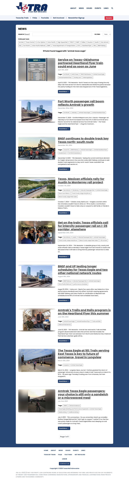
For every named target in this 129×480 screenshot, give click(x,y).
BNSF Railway (102, 46)
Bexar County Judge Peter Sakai (68, 196)
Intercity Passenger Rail (87, 190)
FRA (95, 46)
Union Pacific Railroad (38, 46)
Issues (89, 8)
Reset (27, 34)
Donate (109, 18)
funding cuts (77, 77)
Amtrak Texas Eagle (98, 74)
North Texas (75, 74)
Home (46, 450)
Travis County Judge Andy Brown (81, 193)
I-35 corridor (103, 240)
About (73, 8)
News (81, 8)
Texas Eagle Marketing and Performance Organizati (73, 409)
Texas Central (30, 42)
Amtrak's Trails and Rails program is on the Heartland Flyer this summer (84, 311)
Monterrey (76, 190)
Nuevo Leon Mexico (64, 193)
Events (98, 8)
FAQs (35, 18)
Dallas (83, 42)
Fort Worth (26, 46)
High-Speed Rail (62, 42)
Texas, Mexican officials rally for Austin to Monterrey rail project (81, 180)
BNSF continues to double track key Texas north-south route (83, 140)
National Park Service (65, 324)
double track (62, 153)
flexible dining (63, 412)
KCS (79, 46)
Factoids (45, 18)
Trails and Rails (96, 321)
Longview (66, 365)
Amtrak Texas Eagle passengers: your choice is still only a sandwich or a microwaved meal (83, 394)
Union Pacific (52, 42)
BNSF (48, 46)
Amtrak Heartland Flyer (65, 77)
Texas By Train (22, 18)
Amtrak (21, 42)
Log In (64, 459)
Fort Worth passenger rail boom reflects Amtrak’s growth (81, 103)
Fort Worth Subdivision (74, 153)
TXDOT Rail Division (86, 74)
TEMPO (65, 405)
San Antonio (104, 42)
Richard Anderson (75, 405)
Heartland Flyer (86, 46)
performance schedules (80, 284)
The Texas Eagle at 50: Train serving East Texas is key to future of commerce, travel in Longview (83, 354)
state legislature (87, 77)
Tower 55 (66, 149)
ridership (74, 112)
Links (106, 8)
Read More (63, 92)
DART (77, 42)
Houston (90, 42)
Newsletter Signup (76, 18)
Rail (20, 46)
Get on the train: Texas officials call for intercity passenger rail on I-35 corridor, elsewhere (83, 226)
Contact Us (64, 464)
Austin (97, 42)
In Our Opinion (41, 42)
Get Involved (58, 18)
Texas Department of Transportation (64, 46)
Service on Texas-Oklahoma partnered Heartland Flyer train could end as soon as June (80, 63)
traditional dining (73, 412)
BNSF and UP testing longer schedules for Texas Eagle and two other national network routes (83, 269)
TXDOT (72, 42)
